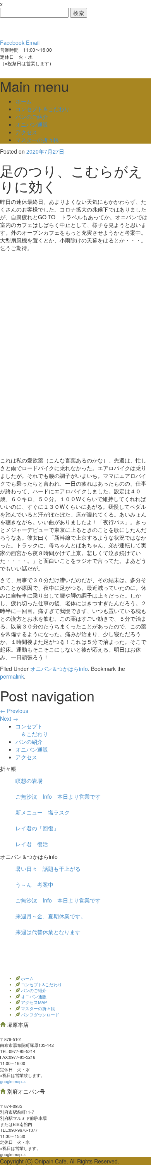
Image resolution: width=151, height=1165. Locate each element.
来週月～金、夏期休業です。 (50, 916)
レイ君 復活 (31, 844)
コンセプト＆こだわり (42, 109)
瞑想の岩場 (29, 780)
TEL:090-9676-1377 (19, 1130)
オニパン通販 (31, 124)
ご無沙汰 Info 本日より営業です (58, 796)
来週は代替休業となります (48, 932)
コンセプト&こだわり (41, 984)
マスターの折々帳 (37, 140)
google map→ (13, 1081)
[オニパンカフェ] (58, 27)
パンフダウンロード (39, 1014)
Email (32, 42)
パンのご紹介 (31, 116)
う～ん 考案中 (34, 884)
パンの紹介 (29, 741)
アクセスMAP (33, 1002)
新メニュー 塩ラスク (42, 812)
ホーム (23, 101)
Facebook (12, 42)
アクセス (26, 132)
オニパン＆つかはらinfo (59, 668)
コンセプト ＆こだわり (31, 730)
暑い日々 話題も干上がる (48, 868)
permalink (12, 676)
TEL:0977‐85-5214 (17, 1051)
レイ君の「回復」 (37, 828)
